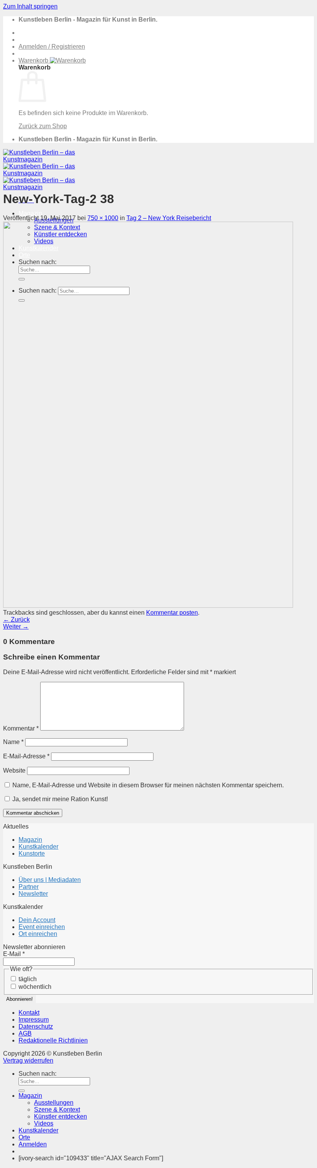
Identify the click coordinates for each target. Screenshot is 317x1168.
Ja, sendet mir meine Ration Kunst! (59, 799)
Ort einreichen (38, 934)
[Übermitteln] (22, 1091)
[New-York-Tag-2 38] (148, 605)
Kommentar (21, 728)
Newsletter (33, 893)
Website (14, 770)
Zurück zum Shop (43, 126)
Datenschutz (36, 1026)
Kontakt (29, 1012)
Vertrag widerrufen (28, 1060)
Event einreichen (42, 927)
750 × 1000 (102, 218)
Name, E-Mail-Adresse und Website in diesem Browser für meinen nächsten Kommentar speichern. (148, 785)
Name (13, 742)
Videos (43, 1123)
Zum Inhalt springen (30, 6)
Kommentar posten (172, 612)
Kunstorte (32, 853)
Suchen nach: (37, 1073)
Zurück (16, 619)
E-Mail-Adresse (26, 756)
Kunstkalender (38, 846)
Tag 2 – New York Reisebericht (168, 218)
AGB (25, 1033)
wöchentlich (34, 986)
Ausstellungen (53, 1102)
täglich (27, 979)
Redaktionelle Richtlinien (53, 1040)
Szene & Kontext (57, 1109)
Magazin (30, 213)
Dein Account (37, 920)
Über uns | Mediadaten (50, 879)
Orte (24, 1137)
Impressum (34, 1019)
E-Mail (14, 954)
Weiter (16, 626)
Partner (29, 886)
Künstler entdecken (60, 1116)
